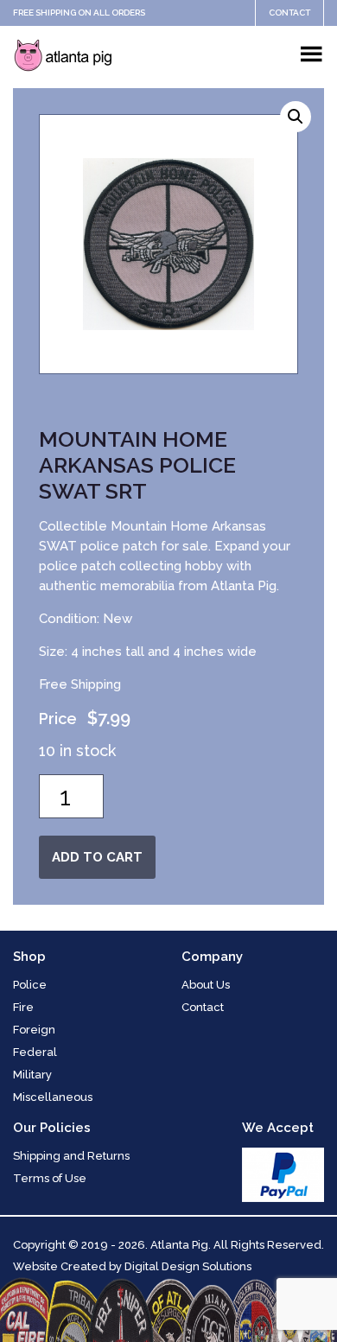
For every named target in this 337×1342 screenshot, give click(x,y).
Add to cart (97, 857)
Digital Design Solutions (187, 1266)
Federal (35, 1052)
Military (32, 1074)
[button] (295, 116)
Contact (289, 12)
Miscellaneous (52, 1097)
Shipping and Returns (71, 1155)
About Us (205, 984)
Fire (23, 1007)
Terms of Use (49, 1178)
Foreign (34, 1029)
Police (30, 984)
